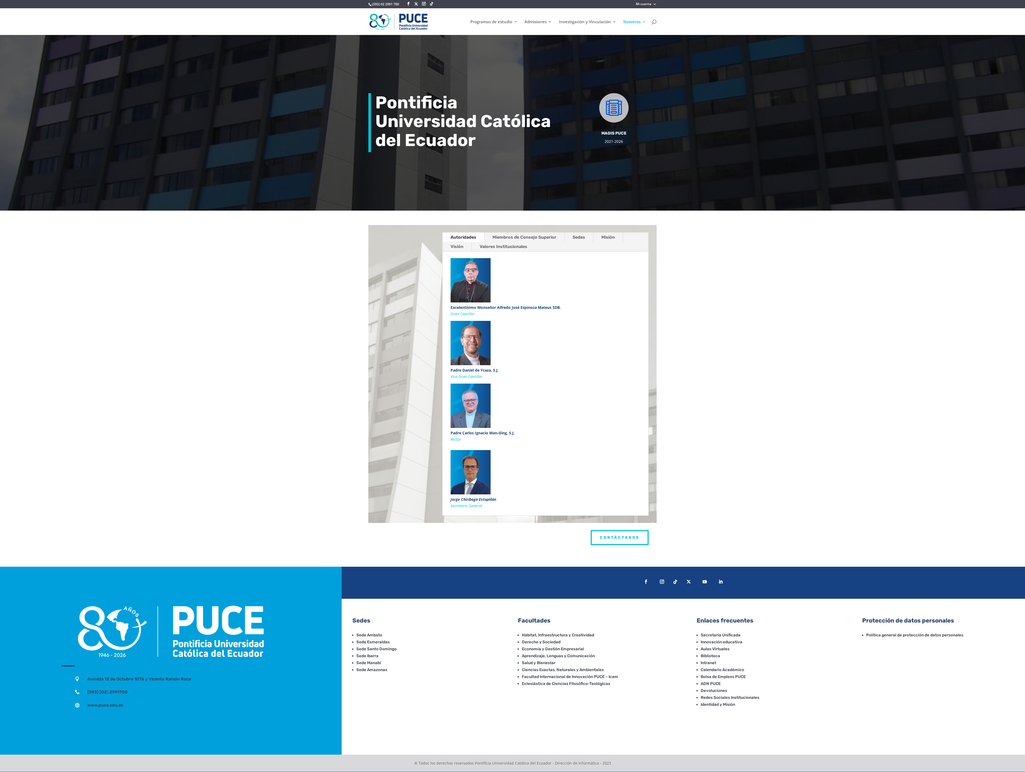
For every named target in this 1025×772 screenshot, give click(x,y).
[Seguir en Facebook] (646, 581)
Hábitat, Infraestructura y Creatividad (558, 635)
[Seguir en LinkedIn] (721, 581)
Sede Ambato (369, 635)
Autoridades (463, 237)
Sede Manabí (368, 662)
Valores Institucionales (503, 246)
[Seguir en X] (416, 4)
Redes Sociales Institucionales (730, 697)
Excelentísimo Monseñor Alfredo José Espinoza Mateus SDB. (506, 307)
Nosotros (632, 22)
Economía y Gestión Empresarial (553, 649)
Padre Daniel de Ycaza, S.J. (475, 370)
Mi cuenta (643, 4)
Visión (457, 246)
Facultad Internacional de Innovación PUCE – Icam (570, 676)
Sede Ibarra (367, 655)
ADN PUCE (711, 683)
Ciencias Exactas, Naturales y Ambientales (563, 669)
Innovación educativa (721, 642)
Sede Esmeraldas (373, 642)
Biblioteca (710, 655)
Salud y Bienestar (538, 662)
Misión (608, 237)
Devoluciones (714, 690)
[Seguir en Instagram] (662, 581)
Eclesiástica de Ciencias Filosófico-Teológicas (566, 683)
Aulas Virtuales (715, 649)
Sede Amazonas (371, 669)
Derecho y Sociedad (541, 642)
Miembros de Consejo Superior (524, 237)
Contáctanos (620, 537)
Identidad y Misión (718, 704)
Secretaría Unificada (720, 635)
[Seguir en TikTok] (675, 581)
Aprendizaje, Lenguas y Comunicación (558, 655)
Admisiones (536, 22)
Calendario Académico (722, 669)
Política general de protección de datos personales (914, 635)
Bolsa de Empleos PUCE (723, 676)
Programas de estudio (491, 22)
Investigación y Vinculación (585, 22)
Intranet (708, 662)
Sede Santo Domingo (376, 649)
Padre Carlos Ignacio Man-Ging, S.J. (483, 432)
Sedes (579, 237)
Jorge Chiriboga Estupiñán (473, 499)
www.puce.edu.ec (105, 705)
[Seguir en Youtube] (705, 581)
